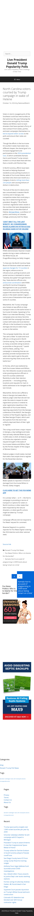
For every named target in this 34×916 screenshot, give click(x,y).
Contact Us (8, 800)
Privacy (6, 795)
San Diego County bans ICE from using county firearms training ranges (16, 860)
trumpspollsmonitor (5, 781)
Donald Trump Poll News (14, 550)
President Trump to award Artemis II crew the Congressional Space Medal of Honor (17, 845)
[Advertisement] (17, 17)
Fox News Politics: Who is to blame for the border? (9, 589)
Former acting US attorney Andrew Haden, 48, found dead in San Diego (17, 884)
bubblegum (8, 778)
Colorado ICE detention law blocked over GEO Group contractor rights (14, 899)
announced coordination (12, 283)
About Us (7, 802)
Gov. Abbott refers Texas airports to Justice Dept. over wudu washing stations (17, 876)
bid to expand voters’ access (13, 134)
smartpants (19, 778)
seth (15, 778)
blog (1, 765)
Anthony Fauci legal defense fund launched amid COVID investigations (16, 868)
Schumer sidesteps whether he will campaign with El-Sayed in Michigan (16, 837)
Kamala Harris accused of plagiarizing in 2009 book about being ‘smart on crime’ (15, 562)
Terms (6, 797)
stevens (24, 778)
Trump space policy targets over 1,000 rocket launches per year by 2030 (16, 829)
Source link (7, 544)
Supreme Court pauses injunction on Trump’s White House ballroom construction (17, 892)
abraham (2, 778)
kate (12, 778)
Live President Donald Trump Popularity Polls (17, 63)
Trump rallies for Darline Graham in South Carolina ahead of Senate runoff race (16, 852)
